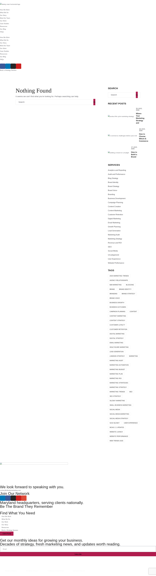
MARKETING (133, 356)
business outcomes (118, 307)
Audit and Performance (116, 174)
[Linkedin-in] (8, 66)
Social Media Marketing (119, 414)
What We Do (4, 12)
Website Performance (116, 263)
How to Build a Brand (134, 154)
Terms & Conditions (56, 571)
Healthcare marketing (119, 347)
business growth (117, 302)
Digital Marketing (114, 219)
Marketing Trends (117, 392)
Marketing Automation (119, 365)
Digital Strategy (117, 338)
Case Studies (4, 23)
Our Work (3, 21)
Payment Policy (32, 571)
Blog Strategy (113, 178)
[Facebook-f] (8, 498)
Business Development (116, 198)
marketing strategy (118, 387)
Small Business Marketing (120, 405)
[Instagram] (13, 66)
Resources (3, 26)
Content (133, 311)
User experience (131, 423)
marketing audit (116, 360)
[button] (78, 34)
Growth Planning (114, 227)
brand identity (125, 289)
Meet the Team (5, 18)
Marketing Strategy (115, 239)
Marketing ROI (116, 378)
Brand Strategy (113, 186)
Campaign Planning (115, 202)
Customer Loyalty (117, 325)
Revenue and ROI (115, 243)
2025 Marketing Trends (119, 276)
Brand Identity (113, 182)
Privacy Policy (11, 571)
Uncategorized (113, 255)
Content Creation (114, 206)
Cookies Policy (79, 571)
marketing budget (117, 369)
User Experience (114, 259)
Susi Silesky (114, 423)
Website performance (119, 436)
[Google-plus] (24, 498)
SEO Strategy (115, 396)
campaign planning (117, 311)
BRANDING (113, 294)
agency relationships (119, 280)
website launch (116, 432)
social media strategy (119, 418)
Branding (111, 194)
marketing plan (116, 374)
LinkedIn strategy (117, 356)
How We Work (5, 10)
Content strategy (117, 320)
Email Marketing (114, 223)
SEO (110, 247)
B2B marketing (116, 285)
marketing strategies (119, 383)
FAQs (2, 32)
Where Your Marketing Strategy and (140, 118)
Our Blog (3, 29)
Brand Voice (112, 190)
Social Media (113, 251)
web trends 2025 (116, 441)
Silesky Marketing (117, 400)
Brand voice (115, 298)
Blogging (130, 285)
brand (112, 289)
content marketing (118, 316)
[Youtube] (18, 66)
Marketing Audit (114, 235)
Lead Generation (114, 231)
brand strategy (128, 294)
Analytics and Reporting (117, 170)
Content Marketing (115, 210)
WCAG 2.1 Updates (117, 427)
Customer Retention (115, 214)
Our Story (3, 15)
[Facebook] (2, 66)
